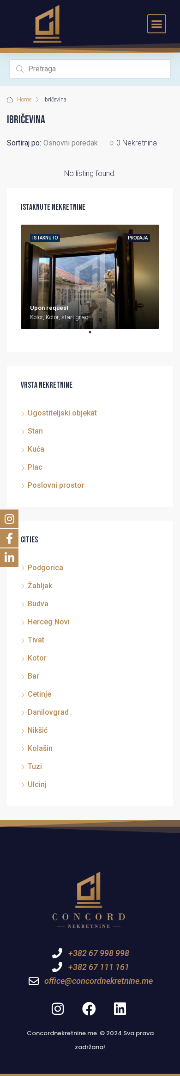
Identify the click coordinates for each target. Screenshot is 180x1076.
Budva (38, 603)
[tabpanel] (90, 277)
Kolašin (40, 748)
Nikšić (38, 730)
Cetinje (39, 694)
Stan (35, 431)
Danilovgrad (48, 712)
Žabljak (40, 585)
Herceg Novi (49, 621)
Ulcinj (37, 784)
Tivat (36, 640)
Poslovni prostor (56, 485)
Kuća (36, 449)
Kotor (37, 658)
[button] (157, 24)
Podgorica (45, 567)
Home (24, 99)
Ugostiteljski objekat (62, 413)
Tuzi (35, 766)
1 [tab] (94, 335)
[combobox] (78, 143)
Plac (35, 467)
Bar (33, 676)
